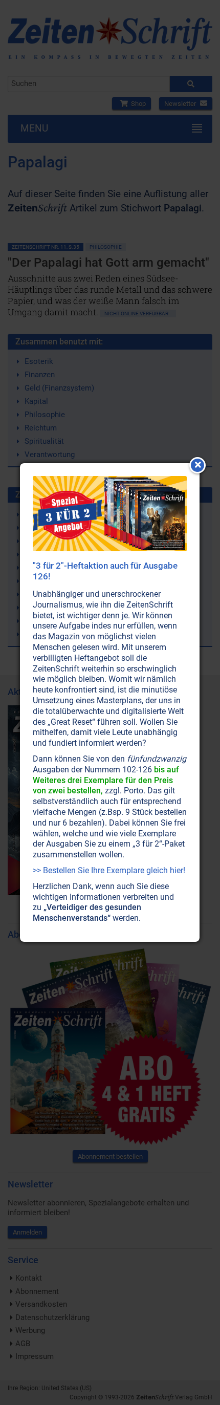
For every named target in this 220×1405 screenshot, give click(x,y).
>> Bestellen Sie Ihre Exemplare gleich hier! (109, 870)
